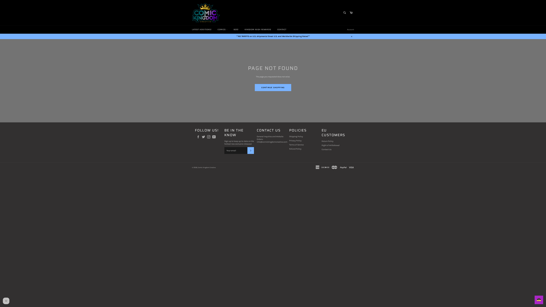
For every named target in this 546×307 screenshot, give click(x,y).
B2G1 (236, 29)
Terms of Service (296, 145)
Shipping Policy (296, 136)
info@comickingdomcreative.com (272, 142)
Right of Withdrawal (331, 145)
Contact (281, 29)
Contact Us (326, 149)
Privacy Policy (295, 140)
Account (350, 29)
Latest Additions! (201, 29)
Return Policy (327, 141)
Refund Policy (295, 149)
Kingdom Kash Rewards (258, 29)
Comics (222, 29)
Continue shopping (273, 87)
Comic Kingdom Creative (207, 167)
